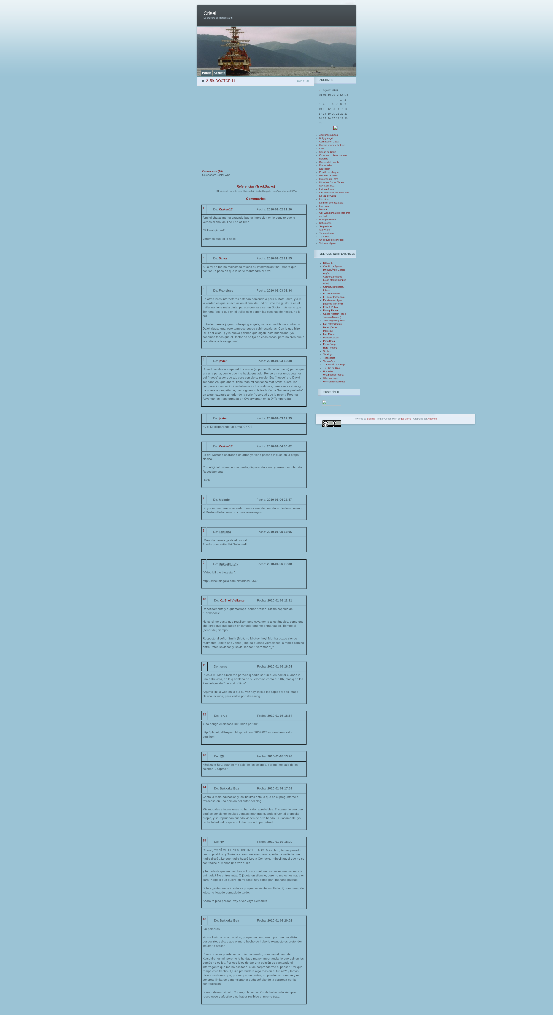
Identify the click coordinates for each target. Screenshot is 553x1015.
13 (204, 755)
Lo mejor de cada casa (331, 202)
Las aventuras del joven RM (334, 192)
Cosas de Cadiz (327, 152)
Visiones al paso (327, 243)
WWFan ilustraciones (334, 381)
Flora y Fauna (330, 310)
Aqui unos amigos (328, 135)
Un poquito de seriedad (331, 239)
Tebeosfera (329, 361)
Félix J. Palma (330, 307)
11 (204, 665)
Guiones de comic (328, 175)
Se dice (327, 351)
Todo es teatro (326, 233)
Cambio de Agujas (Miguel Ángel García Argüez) (334, 269)
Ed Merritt (406, 418)
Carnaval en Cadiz (329, 141)
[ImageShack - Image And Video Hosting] (335, 129)
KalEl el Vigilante (232, 600)
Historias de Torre (328, 179)
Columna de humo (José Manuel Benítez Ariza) (334, 280)
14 (204, 787)
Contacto (219, 72)
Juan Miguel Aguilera (334, 320)
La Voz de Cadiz (327, 195)
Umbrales (328, 371)
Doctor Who (325, 165)
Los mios (324, 206)
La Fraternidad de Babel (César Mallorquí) (332, 327)
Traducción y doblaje (334, 364)
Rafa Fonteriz (330, 347)
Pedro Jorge (329, 344)
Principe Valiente (327, 219)
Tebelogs (328, 354)
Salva (223, 258)
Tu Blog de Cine (331, 368)
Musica (323, 209)
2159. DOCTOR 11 (220, 81)
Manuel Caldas (331, 337)
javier (223, 361)
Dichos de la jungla (329, 162)
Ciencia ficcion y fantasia (332, 145)
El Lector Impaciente (334, 297)
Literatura (324, 199)
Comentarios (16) (212, 171)
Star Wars (324, 229)
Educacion (324, 168)
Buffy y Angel (326, 138)
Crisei (209, 13)
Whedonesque (330, 378)
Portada (206, 72)
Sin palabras (325, 226)
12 (204, 714)
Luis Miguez (329, 334)
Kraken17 (226, 209)
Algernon (432, 418)
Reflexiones (325, 223)
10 (204, 599)
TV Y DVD (324, 236)
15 (204, 840)
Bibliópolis (328, 263)
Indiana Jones (326, 189)
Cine (321, 148)
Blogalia (371, 418)
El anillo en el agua (328, 172)
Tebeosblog (329, 358)
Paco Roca (329, 341)
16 (204, 919)
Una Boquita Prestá (333, 374)
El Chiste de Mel (331, 293)
